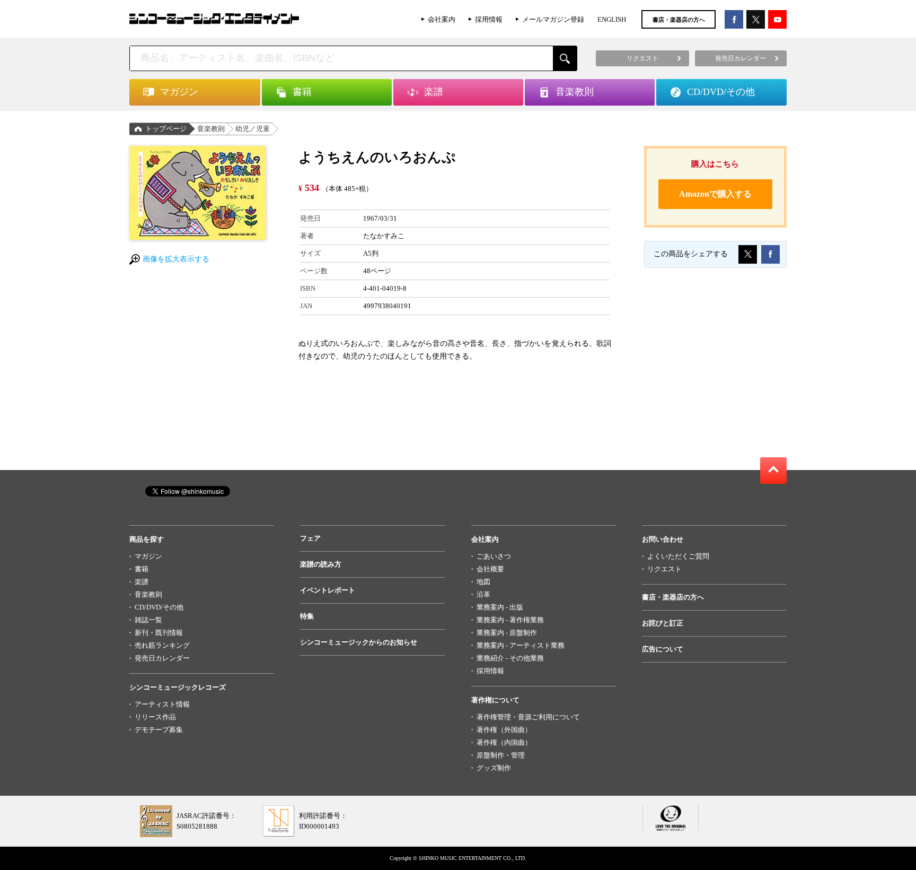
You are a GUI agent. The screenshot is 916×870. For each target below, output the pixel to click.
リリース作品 (155, 717)
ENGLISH (611, 19)
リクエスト (664, 569)
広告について (662, 649)
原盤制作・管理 (501, 755)
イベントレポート (327, 590)
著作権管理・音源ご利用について (528, 717)
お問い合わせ (662, 539)
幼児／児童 (252, 129)
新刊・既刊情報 (159, 633)
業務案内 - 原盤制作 (507, 633)
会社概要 (490, 569)
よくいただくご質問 (678, 556)
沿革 (483, 594)
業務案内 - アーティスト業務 (521, 645)
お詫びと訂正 (662, 623)
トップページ (166, 129)
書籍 (141, 569)
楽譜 (141, 582)
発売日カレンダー (162, 658)
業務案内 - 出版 (500, 607)
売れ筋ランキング (162, 645)
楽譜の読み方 (320, 564)
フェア (310, 538)
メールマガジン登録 (553, 19)
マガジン (148, 556)
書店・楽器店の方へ (679, 19)
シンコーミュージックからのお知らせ (358, 642)
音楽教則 (211, 129)
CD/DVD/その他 (159, 607)
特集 (307, 616)
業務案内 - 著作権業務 (510, 620)
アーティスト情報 (162, 704)
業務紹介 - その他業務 (510, 658)
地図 (483, 582)
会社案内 (441, 19)
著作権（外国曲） (504, 730)
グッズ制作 (494, 768)
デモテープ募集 (159, 730)
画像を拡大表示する (176, 259)
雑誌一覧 (148, 620)
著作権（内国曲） (504, 742)
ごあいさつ (494, 556)
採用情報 (489, 19)
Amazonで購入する (715, 193)
